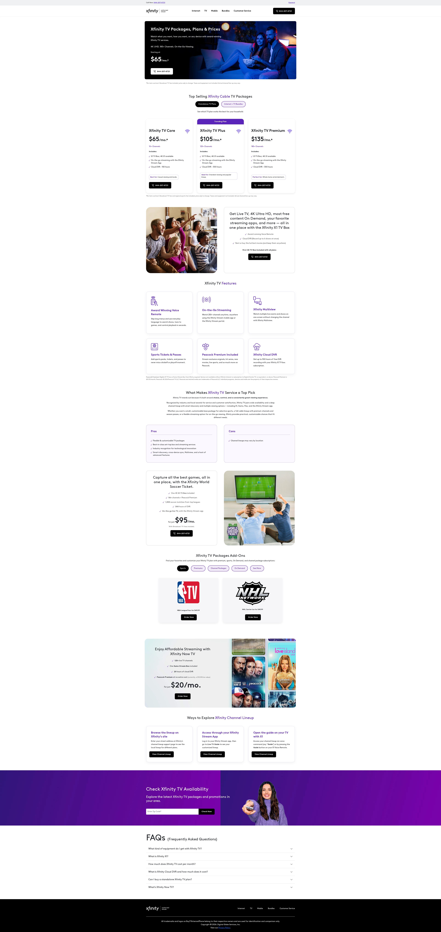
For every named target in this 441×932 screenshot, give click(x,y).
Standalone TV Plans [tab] (207, 104)
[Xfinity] (157, 11)
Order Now (189, 617)
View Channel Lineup (161, 754)
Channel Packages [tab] (218, 568)
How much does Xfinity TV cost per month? (171, 864)
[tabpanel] (220, 153)
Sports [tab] (183, 568)
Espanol (292, 3)
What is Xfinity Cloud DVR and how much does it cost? (178, 872)
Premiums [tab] (198, 568)
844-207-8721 (159, 3)
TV (205, 11)
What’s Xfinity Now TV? (161, 887)
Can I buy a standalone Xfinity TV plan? (170, 879)
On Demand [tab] (240, 568)
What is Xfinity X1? (158, 856)
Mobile (214, 11)
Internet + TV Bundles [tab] (233, 104)
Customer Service (242, 11)
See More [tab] (257, 568)
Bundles (226, 11)
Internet (196, 11)
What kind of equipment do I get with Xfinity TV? (175, 849)
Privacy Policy (224, 928)
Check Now (207, 812)
